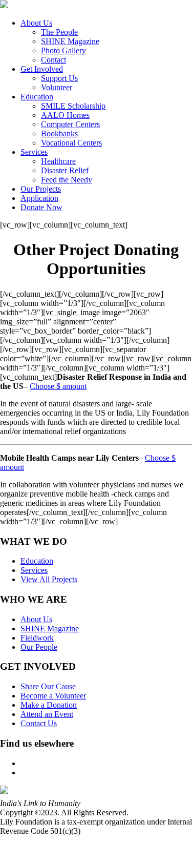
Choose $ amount (58, 386)
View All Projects (48, 579)
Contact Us (38, 723)
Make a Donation (48, 705)
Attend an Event (46, 714)
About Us (36, 619)
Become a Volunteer (53, 695)
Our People (38, 647)
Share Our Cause (48, 686)
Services (34, 570)
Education (36, 561)
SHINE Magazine (49, 628)
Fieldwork (37, 637)
